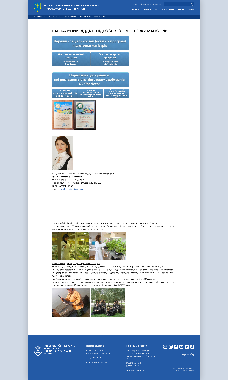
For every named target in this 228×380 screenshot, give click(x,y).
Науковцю (84, 17)
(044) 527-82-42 (93, 357)
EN (136, 5)
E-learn (181, 9)
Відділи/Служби (168, 9)
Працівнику (69, 17)
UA (133, 5)
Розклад (191, 9)
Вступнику (39, 17)
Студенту (53, 17)
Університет (99, 17)
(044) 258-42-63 (133, 363)
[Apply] (191, 4)
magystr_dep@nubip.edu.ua (70, 189)
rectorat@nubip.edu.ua (96, 362)
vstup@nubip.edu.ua (135, 370)
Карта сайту (188, 354)
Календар (136, 9)
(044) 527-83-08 (133, 365)
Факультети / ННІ (151, 9)
